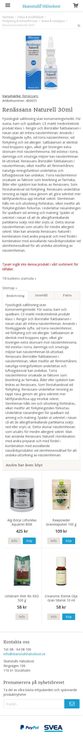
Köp (29, 541)
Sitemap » (9, 288)
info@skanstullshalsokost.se (24, 654)
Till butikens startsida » (19, 278)
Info (14, 541)
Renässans (20, 96)
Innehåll (41, 295)
